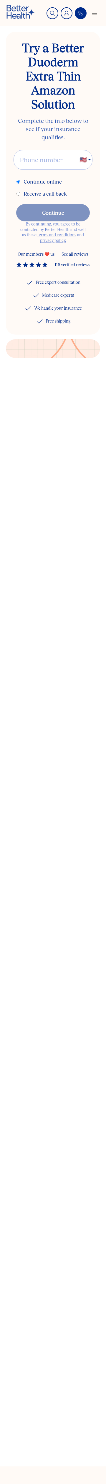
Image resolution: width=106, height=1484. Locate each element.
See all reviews (75, 254)
